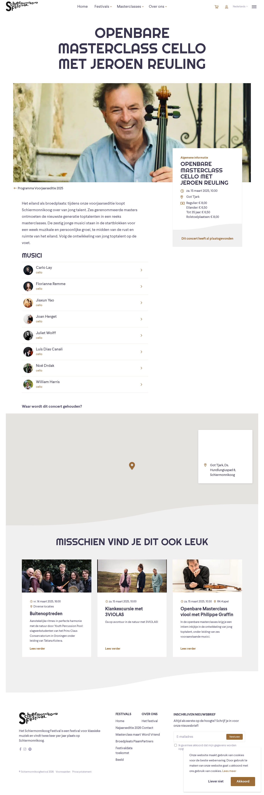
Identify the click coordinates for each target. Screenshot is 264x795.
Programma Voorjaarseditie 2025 (40, 188)
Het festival (150, 721)
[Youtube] (33, 749)
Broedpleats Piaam (129, 741)
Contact (147, 728)
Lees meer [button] (229, 771)
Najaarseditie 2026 (128, 728)
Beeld (120, 760)
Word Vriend (151, 734)
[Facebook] (20, 749)
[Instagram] (25, 749)
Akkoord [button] (243, 781)
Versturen (234, 737)
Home (120, 721)
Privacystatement (82, 772)
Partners (147, 741)
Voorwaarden (63, 772)
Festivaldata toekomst (124, 751)
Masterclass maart (128, 734)
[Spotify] (30, 749)
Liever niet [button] (215, 781)
